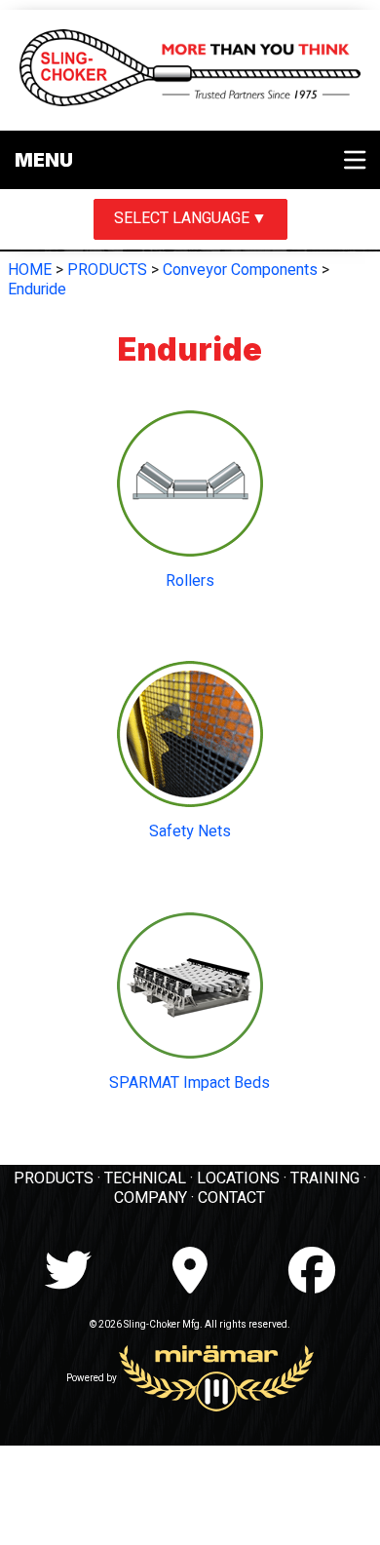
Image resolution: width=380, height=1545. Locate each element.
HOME (30, 270)
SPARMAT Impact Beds (189, 1083)
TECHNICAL (145, 1178)
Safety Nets (190, 831)
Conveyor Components (240, 270)
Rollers (190, 581)
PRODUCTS (107, 270)
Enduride (37, 289)
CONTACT (231, 1198)
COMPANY (150, 1198)
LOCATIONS (238, 1178)
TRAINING (325, 1178)
